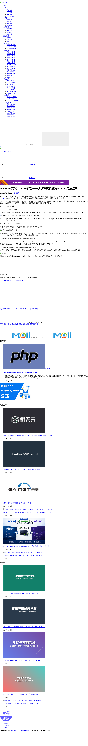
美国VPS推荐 (11, 55)
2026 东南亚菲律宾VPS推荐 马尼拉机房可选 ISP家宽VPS (20, 694)
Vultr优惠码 (10, 84)
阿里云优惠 (10, 81)
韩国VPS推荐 (11, 57)
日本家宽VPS (11, 111)
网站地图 (6, 727)
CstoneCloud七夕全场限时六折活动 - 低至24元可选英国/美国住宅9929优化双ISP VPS (28, 512)
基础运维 (9, 20)
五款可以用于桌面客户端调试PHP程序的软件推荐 (21, 372)
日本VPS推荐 (11, 63)
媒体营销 (9, 41)
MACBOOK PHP (14, 280)
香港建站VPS (11, 72)
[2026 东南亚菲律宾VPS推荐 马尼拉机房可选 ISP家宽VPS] (24, 691)
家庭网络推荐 (7, 102)
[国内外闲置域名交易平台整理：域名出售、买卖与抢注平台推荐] (23, 552)
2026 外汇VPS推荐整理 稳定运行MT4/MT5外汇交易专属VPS (21, 660)
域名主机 (9, 9)
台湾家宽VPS (11, 104)
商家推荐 (9, 12)
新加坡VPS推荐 (11, 64)
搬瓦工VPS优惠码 (12, 100)
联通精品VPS (11, 70)
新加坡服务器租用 (12, 48)
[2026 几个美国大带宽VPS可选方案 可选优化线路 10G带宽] (24, 590)
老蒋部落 (13, 730)
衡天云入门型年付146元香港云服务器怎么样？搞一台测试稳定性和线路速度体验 (27, 435)
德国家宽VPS (11, 116)
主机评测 (9, 14)
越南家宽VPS (11, 113)
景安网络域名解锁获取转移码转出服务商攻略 (17, 503)
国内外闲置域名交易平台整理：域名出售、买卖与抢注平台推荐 (22, 555)
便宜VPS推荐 (11, 59)
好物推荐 (9, 32)
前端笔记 (9, 25)
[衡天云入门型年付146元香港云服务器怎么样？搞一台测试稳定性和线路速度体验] (24, 432)
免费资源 (6, 27)
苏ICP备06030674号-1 (24, 730)
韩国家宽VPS (11, 107)
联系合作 (6, 725)
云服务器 (9, 11)
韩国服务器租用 (11, 45)
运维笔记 (9, 21)
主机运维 (6, 18)
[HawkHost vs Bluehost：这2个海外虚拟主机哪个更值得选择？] (24, 466)
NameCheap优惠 (11, 82)
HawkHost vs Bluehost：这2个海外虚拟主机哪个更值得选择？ (21, 469)
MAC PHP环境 (4, 280)
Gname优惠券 (11, 88)
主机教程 (9, 23)
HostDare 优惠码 (12, 97)
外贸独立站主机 (11, 91)
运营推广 (9, 37)
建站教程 (6, 36)
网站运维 (9, 39)
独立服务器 (10, 16)
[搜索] (55, 139)
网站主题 (9, 29)
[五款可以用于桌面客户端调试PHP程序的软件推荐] (24, 369)
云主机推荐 (6, 95)
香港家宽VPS (11, 106)
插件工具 (9, 30)
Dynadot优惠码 (11, 86)
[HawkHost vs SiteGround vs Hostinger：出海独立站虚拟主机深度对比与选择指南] (24, 543)
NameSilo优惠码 (11, 89)
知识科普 (9, 34)
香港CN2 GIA (11, 77)
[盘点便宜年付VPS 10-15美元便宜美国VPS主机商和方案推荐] (22, 700)
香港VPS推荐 (11, 52)
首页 (4, 5)
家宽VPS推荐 (11, 68)
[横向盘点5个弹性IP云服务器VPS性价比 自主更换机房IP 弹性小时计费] (24, 624)
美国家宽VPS (11, 109)
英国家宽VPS (11, 115)
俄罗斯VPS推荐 (11, 66)
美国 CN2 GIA (11, 75)
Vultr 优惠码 (10, 98)
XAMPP (2, 198)
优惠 (4, 7)
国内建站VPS (11, 73)
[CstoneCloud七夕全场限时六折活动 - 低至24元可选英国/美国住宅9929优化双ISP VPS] (29, 509)
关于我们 (6, 723)
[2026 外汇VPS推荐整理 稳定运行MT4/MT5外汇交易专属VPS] (24, 657)
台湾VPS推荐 (11, 61)
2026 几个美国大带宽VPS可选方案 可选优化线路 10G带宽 (20, 593)
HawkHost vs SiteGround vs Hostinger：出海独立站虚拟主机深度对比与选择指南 (27, 546)
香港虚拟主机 (11, 93)
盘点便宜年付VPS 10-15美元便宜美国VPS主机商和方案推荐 (21, 703)
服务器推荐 (6, 43)
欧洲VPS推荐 (11, 54)
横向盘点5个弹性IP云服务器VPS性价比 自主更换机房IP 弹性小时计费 (24, 627)
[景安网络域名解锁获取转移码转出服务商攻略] (24, 500)
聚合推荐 (6, 50)
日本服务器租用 (11, 46)
